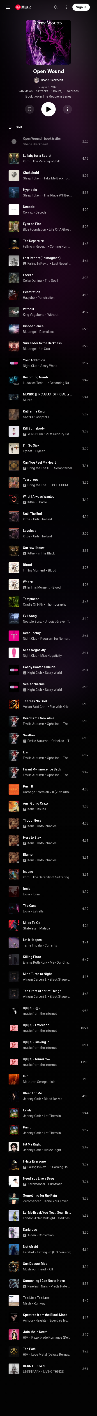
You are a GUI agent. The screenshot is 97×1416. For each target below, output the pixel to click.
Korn (26, 161)
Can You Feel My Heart (39, 462)
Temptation (31, 599)
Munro (27, 400)
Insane (28, 871)
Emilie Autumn (33, 724)
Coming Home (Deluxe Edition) (61, 246)
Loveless (29, 530)
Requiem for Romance (56, 638)
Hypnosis (30, 190)
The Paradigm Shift (46, 161)
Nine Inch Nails (38, 1286)
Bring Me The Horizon (39, 468)
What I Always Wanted (39, 496)
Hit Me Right (32, 1144)
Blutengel (30, 332)
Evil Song (30, 616)
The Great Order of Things (42, 991)
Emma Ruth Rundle (37, 962)
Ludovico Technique (35, 383)
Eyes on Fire (32, 224)
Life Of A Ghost (60, 229)
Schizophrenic (34, 684)
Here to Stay (32, 837)
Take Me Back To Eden (58, 178)
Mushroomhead (34, 1269)
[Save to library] (29, 109)
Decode (29, 207)
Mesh (27, 1303)
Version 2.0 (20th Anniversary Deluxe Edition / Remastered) (55, 792)
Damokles (46, 332)
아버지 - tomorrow (36, 1059)
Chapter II (42, 417)
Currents (51, 945)
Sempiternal (63, 468)
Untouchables (47, 826)
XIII (51, 1269)
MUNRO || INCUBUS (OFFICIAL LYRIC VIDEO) (47, 394)
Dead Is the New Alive (38, 718)
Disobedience (33, 326)
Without (28, 309)
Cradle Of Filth (33, 604)
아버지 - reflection (36, 1025)
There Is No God (35, 701)
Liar (26, 752)
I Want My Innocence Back (42, 769)
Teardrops (31, 479)
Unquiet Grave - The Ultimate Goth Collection (58, 621)
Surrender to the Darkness (42, 343)
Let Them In (52, 1116)
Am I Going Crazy (35, 803)
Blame (27, 854)
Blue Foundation (34, 229)
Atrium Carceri (33, 979)
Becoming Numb (35, 377)
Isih (25, 1076)
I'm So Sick (31, 445)
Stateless (30, 928)
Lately (27, 1110)
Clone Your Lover (56, 1201)
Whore (28, 582)
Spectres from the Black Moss (45, 1315)
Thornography (56, 604)
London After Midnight (39, 1218)
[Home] (23, 7)
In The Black (46, 553)
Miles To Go (31, 923)
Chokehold (31, 173)
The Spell (51, 280)
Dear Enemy (32, 633)
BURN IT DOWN (34, 1366)
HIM (25, 1337)
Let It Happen (32, 940)
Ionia (26, 888)
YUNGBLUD (35, 434)
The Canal (30, 906)
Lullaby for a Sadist (37, 155)
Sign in (81, 7)
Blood (27, 565)
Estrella (38, 911)
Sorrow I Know (33, 548)
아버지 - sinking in (36, 1042)
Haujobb (29, 297)
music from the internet (40, 1013)
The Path (29, 1349)
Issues (41, 809)
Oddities (64, 1218)
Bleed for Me (32, 1093)
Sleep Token (32, 178)
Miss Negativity (34, 650)
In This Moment (34, 570)
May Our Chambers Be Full (61, 962)
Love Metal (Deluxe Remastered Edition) (51, 1354)
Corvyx (28, 212)
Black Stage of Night (61, 979)
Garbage (29, 792)
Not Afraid (30, 1246)
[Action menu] (67, 109)
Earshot (28, 1252)
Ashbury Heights (34, 1320)
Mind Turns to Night (37, 974)
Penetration (31, 292)
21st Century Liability (59, 434)
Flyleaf (27, 451)
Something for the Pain (40, 1195)
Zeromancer (36, 1184)
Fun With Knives (61, 707)
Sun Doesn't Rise (35, 1263)
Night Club (30, 366)
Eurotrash (55, 1184)
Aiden (32, 1235)
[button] (48, 80)
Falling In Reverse (35, 246)
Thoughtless (32, 820)
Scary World (48, 366)
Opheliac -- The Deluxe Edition (59, 724)
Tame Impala (32, 945)
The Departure (33, 241)
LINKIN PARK (31, 1371)
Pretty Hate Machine (61, 1286)
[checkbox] (85, 158)
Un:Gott (44, 349)
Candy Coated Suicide (39, 667)
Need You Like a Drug (38, 1178)
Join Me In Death (35, 1332)
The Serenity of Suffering (50, 877)
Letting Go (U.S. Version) (54, 1252)
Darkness (30, 1229)
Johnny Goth (32, 1099)
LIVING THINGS (53, 1371)
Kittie (31, 502)
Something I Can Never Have (44, 1281)
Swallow (29, 735)
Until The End (32, 513)
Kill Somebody (34, 428)
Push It (28, 786)
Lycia (26, 894)
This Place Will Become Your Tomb (58, 195)
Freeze (28, 275)
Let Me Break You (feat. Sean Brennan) (47, 1212)
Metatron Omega (35, 1082)
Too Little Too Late (36, 1298)
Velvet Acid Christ (35, 707)
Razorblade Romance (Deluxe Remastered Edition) (51, 1337)
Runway (39, 1303)
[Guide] (8, 7)
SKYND (28, 417)
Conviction (46, 1235)
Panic (27, 1127)
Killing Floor (32, 957)
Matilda (44, 928)
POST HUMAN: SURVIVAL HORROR (62, 485)
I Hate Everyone (34, 1161)
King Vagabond (33, 314)
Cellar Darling (32, 280)
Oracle (42, 502)
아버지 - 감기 (32, 1008)
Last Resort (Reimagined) (42, 258)
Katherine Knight (35, 411)
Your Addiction (34, 360)
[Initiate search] (55, 7)
